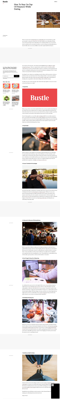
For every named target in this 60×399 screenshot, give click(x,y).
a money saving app (43, 292)
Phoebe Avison (5, 35)
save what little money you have (34, 286)
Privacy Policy (5, 78)
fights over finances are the (40, 159)
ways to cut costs (28, 196)
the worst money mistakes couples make (41, 77)
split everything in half (41, 116)
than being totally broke (42, 197)
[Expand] (52, 384)
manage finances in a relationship (37, 39)
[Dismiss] (58, 384)
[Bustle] (5, 1)
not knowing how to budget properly (38, 191)
